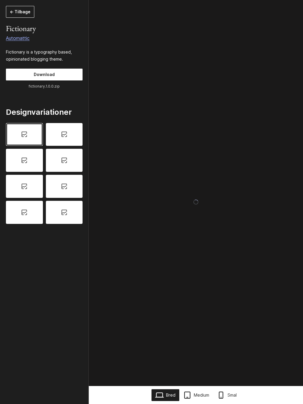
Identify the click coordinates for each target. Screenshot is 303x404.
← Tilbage (20, 11)
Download (44, 74)
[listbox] (44, 173)
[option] (24, 134)
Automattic (18, 38)
